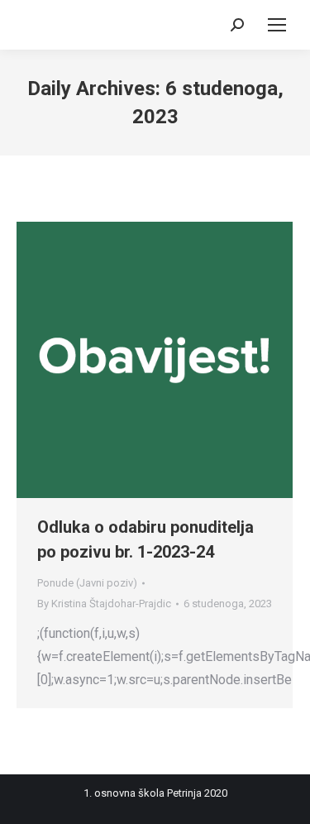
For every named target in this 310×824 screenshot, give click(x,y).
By (104, 603)
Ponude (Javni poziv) (87, 583)
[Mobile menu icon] (276, 24)
